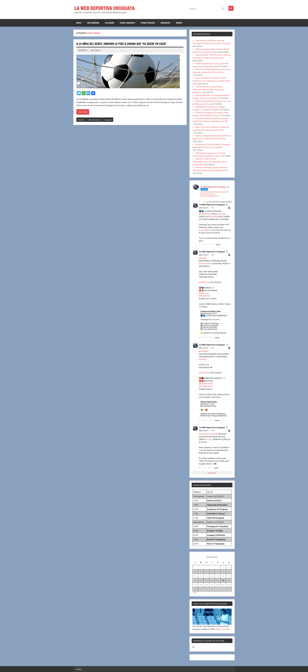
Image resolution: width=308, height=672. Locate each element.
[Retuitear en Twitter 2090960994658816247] (205, 467)
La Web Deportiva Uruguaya (212, 204)
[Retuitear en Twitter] (205, 201)
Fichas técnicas (148, 23)
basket (179, 23)
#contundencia (205, 230)
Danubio (81, 120)
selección (109, 23)
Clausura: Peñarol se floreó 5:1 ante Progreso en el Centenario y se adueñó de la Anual (211, 81)
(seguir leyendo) (222, 629)
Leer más (82, 112)
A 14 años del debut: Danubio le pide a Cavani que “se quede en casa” (121, 44)
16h (212, 255)
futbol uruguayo (127, 23)
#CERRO (214, 216)
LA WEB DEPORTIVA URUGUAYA (104, 8)
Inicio (78, 23)
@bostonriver (205, 295)
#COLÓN (214, 434)
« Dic (194, 592)
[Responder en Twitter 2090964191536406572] (200, 420)
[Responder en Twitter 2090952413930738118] (200, 244)
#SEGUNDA (204, 434)
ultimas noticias (94, 120)
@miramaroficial (206, 383)
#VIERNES (203, 282)
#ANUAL (203, 359)
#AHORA (203, 258)
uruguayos (165, 23)
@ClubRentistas (205, 386)
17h (212, 208)
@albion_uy (204, 293)
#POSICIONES (205, 263)
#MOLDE (222, 213)
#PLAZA (208, 439)
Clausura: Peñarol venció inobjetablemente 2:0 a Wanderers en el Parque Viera (209, 161)
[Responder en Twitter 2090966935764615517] (200, 337)
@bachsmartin (204, 208)
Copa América (93, 23)
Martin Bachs (95, 50)
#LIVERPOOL (204, 213)
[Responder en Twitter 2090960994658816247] (200, 467)
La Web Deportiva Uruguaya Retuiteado (220, 202)
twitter (79, 669)
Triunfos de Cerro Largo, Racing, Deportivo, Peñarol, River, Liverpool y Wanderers (208, 89)
